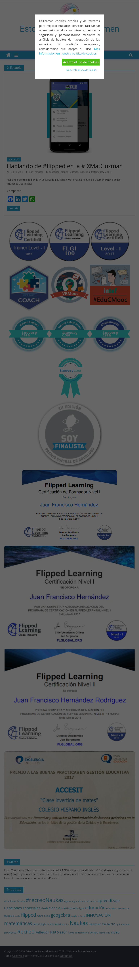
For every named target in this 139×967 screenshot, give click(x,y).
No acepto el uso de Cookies (82, 70)
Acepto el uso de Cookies (81, 62)
